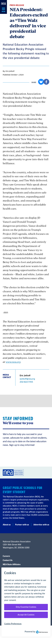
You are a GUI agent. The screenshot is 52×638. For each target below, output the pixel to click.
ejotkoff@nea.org (27, 379)
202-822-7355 (26, 382)
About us (7, 525)
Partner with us (22, 525)
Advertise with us (41, 525)
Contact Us (7, 560)
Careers (6, 556)
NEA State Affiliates (12, 565)
